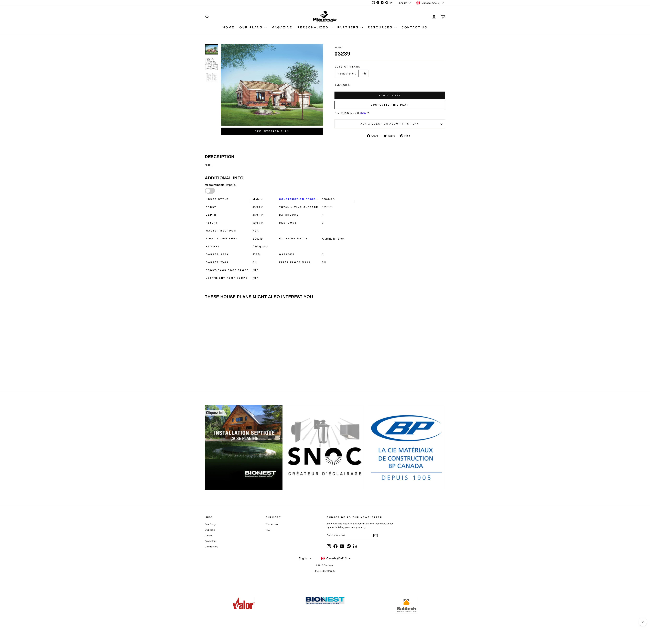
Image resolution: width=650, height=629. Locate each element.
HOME (228, 27)
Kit (364, 73)
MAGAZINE (282, 27)
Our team (210, 530)
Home (337, 47)
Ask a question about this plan (390, 124)
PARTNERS (348, 27)
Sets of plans (347, 66)
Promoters (210, 541)
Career (209, 535)
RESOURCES (381, 27)
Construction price (298, 199)
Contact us (272, 524)
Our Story (210, 524)
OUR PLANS (251, 27)
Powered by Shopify (325, 571)
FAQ (268, 530)
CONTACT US (414, 27)
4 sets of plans (347, 73)
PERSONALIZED (313, 27)
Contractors (211, 546)
